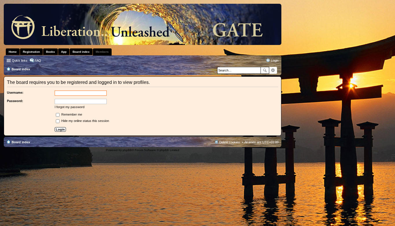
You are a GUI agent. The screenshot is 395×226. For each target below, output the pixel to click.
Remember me (71, 114)
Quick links (19, 60)
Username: (15, 92)
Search (265, 70)
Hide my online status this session (84, 121)
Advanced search (273, 70)
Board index (21, 142)
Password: (15, 101)
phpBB (127, 150)
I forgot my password (69, 107)
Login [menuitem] (274, 60)
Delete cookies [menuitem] (229, 142)
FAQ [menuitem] (38, 60)
